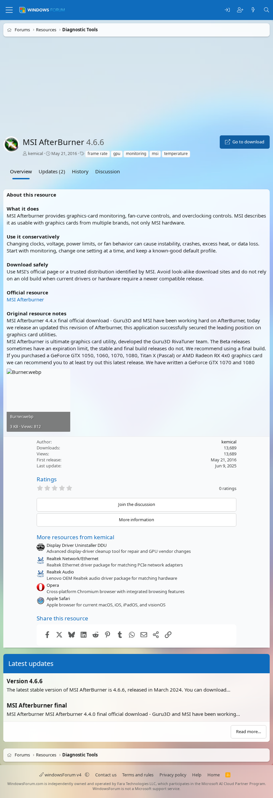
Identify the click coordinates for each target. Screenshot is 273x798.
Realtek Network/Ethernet (73, 558)
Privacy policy (172, 775)
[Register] (240, 10)
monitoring (136, 153)
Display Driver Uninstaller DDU (77, 545)
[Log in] (227, 10)
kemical (35, 153)
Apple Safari (58, 598)
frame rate (98, 153)
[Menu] (9, 10)
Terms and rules (137, 775)
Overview (21, 171)
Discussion (107, 171)
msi (155, 153)
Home (213, 775)
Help (196, 775)
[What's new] (253, 10)
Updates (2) (52, 171)
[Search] (266, 10)
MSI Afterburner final (37, 705)
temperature (176, 153)
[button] (87, 774)
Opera (53, 585)
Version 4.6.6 (25, 681)
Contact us (106, 775)
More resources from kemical (75, 537)
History (80, 171)
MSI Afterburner (25, 299)
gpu (116, 153)
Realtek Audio (60, 572)
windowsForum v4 (63, 775)
